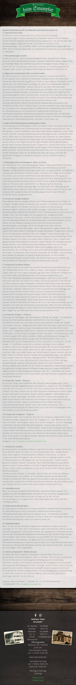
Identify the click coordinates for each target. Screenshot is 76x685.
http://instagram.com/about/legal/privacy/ (29, 441)
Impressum (37, 677)
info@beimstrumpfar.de (31, 584)
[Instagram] (40, 615)
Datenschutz (38, 680)
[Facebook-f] (35, 615)
